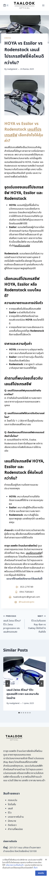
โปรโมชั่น (12, 804)
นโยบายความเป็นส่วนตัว (15, 865)
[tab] (19, 712)
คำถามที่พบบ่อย (15, 829)
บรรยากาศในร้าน (16, 817)
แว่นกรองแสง (9, 773)
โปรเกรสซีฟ (32, 762)
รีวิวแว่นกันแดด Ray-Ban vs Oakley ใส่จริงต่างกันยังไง (37, 624)
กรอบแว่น (12, 800)
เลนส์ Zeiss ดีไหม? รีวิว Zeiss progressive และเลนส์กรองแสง (12, 624)
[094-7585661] (24, 592)
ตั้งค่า (35, 867)
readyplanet (12, 69)
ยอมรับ (41, 873)
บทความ (7, 38)
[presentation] (24, 671)
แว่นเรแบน (39, 758)
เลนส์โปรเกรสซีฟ (22, 245)
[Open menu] (43, 5)
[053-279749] (24, 587)
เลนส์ (10, 808)
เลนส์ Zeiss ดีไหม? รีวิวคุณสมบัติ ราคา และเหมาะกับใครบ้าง (23, 694)
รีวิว (10, 813)
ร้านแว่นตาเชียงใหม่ (26, 751)
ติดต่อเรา (12, 825)
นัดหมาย (12, 821)
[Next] (41, 683)
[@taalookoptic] (24, 602)
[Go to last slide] (7, 683)
